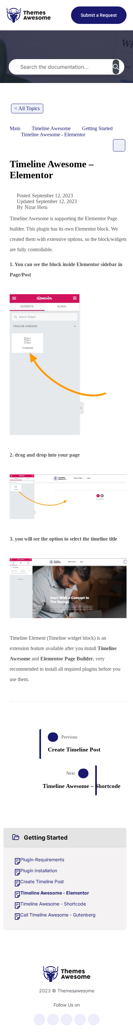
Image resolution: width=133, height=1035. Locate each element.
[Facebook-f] (39, 1019)
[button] (65, 837)
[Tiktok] (93, 1019)
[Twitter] (53, 1019)
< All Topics (27, 108)
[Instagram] (80, 1019)
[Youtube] (66, 1019)
